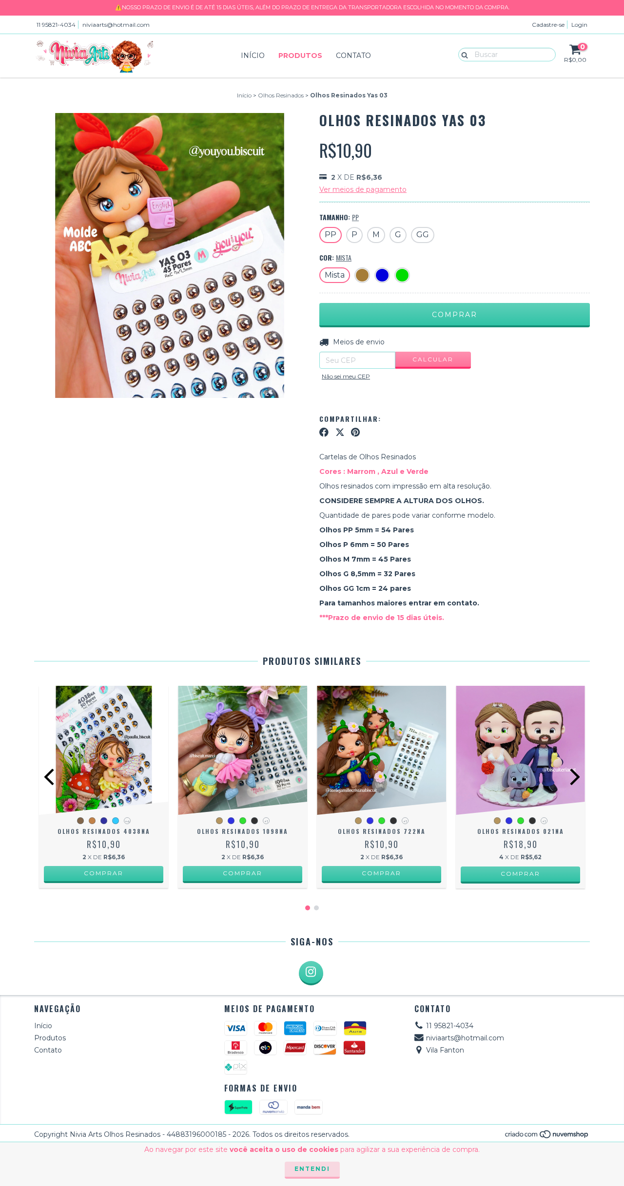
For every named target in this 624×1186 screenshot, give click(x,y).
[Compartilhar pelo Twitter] (340, 432)
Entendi (312, 1168)
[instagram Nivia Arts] (311, 973)
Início (253, 55)
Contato (353, 55)
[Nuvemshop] (547, 1137)
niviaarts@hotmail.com (116, 24)
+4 (127, 821)
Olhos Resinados (281, 95)
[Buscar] (462, 54)
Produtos (300, 55)
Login (579, 24)
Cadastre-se (548, 24)
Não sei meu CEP (346, 376)
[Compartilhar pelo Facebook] (324, 432)
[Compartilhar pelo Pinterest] (355, 432)
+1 (266, 821)
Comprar (103, 873)
